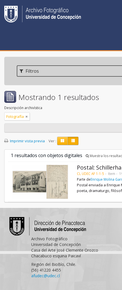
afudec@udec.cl (45, 275)
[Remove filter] (27, 116)
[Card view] (62, 141)
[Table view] (73, 141)
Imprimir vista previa (27, 140)
